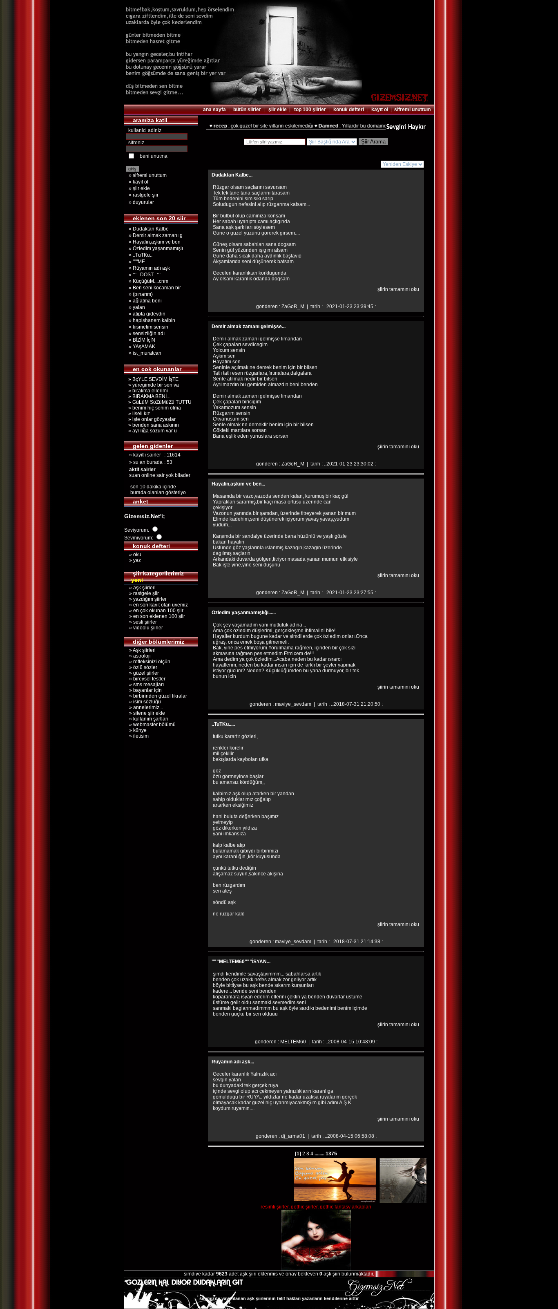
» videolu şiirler (143, 628)
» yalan (137, 307)
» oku (132, 554)
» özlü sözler (140, 667)
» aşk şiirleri (140, 588)
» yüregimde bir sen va (152, 385)
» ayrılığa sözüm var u (151, 431)
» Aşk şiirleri (140, 650)
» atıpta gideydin (147, 314)
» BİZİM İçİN (142, 340)
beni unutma (153, 156)
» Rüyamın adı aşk (149, 268)
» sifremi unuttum (148, 175)
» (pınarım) (141, 294)
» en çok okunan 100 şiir (153, 610)
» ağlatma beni (145, 301)
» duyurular (141, 202)
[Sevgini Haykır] (406, 129)
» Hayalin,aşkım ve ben (155, 242)
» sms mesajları (144, 684)
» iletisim (136, 736)
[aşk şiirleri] (279, 102)
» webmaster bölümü (150, 724)
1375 (330, 1154)
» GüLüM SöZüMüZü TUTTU (159, 402)
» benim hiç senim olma (153, 408)
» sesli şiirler (140, 622)
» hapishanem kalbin (152, 320)
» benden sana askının (152, 425)
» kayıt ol (138, 182)
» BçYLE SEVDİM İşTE (152, 379)
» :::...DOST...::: (145, 274)
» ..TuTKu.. (140, 255)
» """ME (137, 261)
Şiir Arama (373, 142)
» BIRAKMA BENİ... (148, 396)
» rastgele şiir (143, 195)
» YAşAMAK (142, 346)
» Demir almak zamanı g (156, 235)
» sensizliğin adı (147, 333)
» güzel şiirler (141, 673)
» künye (135, 730)
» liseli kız (138, 413)
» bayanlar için (143, 690)
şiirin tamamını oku (398, 289)
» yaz (132, 560)
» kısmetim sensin (148, 327)
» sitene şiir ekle (144, 713)
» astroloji (137, 656)
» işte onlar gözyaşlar (151, 419)
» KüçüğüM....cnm (148, 281)
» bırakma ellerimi (147, 391)
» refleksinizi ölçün (147, 662)
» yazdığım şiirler (145, 599)
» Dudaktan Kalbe (149, 229)
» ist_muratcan (145, 353)
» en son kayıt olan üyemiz (156, 605)
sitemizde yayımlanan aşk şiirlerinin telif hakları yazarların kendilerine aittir (279, 1298)
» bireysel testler (144, 679)
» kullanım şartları (146, 719)
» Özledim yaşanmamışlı (156, 248)
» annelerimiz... (143, 707)
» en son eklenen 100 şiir (154, 616)
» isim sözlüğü (142, 702)
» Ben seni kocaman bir (155, 288)
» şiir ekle (139, 188)
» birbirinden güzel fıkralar (155, 696)
